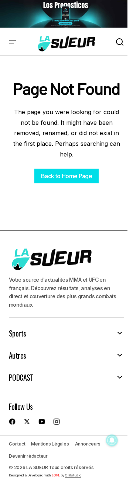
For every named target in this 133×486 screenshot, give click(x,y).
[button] (12, 42)
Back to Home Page (66, 176)
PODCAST (21, 377)
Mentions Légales (50, 444)
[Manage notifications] (112, 440)
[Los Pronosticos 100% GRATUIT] (63, 14)
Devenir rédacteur (28, 456)
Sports (17, 333)
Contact (17, 444)
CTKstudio (73, 475)
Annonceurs (88, 444)
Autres (17, 355)
